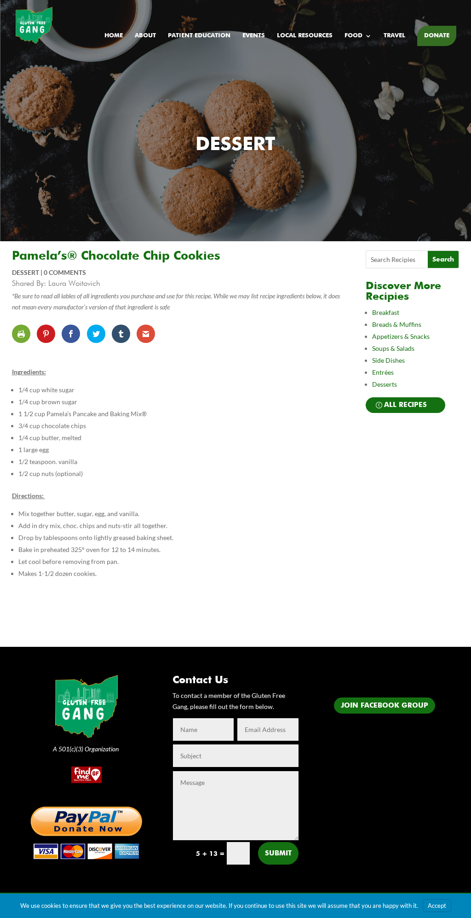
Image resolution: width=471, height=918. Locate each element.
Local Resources (305, 36)
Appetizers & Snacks (401, 336)
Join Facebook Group (384, 705)
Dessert (235, 145)
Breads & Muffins (396, 324)
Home (113, 36)
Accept (437, 905)
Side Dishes (388, 360)
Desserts (385, 384)
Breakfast (385, 312)
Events (253, 36)
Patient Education (199, 36)
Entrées (383, 372)
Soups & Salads (393, 348)
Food (353, 36)
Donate (436, 36)
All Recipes (405, 404)
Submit (278, 853)
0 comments (65, 272)
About (145, 36)
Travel (394, 36)
